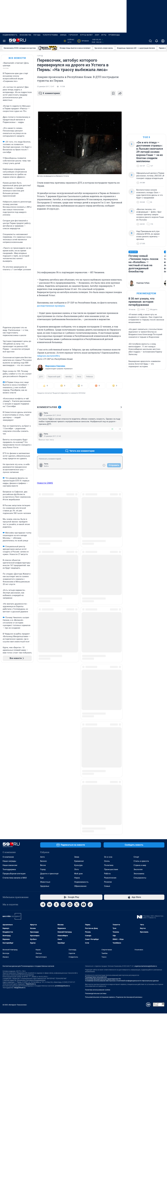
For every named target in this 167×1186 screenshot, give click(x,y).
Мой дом (78, 712)
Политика (108, 704)
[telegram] (42, 743)
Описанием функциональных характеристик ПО (103, 818)
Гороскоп (73, 35)
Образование (80, 725)
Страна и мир (140, 704)
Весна (43, 704)
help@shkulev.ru (19, 827)
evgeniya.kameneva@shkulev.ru (146, 805)
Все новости (17, 57)
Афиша (63, 35)
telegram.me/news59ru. (48, 355)
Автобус (68, 377)
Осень (107, 700)
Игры (103, 35)
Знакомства (25, 35)
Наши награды (9, 700)
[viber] (63, 743)
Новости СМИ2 (45, 483)
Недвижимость (10, 35)
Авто (42, 696)
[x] (76, 743)
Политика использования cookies (97, 829)
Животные (45, 721)
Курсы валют (86, 35)
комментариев (51, 93)
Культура (78, 704)
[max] (70, 743)
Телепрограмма (50, 35)
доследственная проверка (51, 305)
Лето (76, 708)
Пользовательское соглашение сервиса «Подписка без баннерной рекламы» (113, 836)
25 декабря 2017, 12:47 (45, 86)
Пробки (83, 41)
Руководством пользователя (96, 816)
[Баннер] (47, 48)
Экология (138, 708)
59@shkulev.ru (31, 823)
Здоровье (44, 725)
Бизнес (43, 700)
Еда (42, 717)
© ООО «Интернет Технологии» (15, 844)
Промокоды (114, 35)
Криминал (79, 700)
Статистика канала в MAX (15, 717)
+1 (112, 445)
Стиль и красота (141, 700)
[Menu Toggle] (4, 41)
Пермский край (54, 377)
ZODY (97, 35)
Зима (76, 696)
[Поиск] (150, 41)
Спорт (136, 696)
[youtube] (83, 743)
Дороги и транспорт (49, 712)
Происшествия (111, 708)
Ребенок (89, 377)
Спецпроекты (140, 717)
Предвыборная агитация (14, 712)
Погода (37, 35)
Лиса (79, 377)
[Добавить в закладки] (113, 93)
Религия (108, 721)
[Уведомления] (156, 41)
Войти (46, 466)
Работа (107, 712)
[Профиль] (163, 41)
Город (43, 708)
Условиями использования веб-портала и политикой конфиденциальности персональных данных (122, 820)
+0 (112, 429)
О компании (8, 696)
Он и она (108, 696)
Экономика (139, 712)
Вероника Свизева (55, 366)
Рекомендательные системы (95, 832)
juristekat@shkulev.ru (62, 825)
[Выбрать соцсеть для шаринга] (120, 93)
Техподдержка (9, 708)
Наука (77, 717)
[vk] (49, 743)
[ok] (56, 743)
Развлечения (110, 717)
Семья (107, 725)
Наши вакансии (10, 704)
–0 (119, 429)
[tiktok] (90, 743)
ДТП (41, 377)
